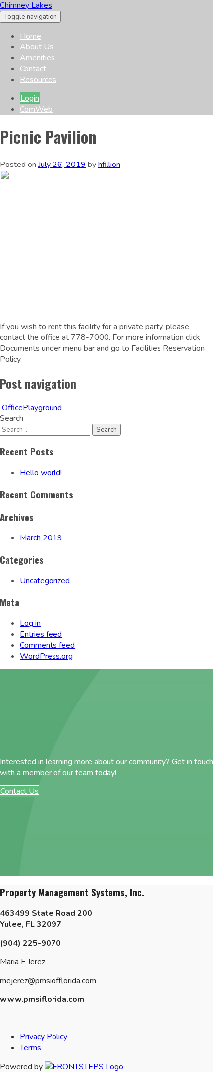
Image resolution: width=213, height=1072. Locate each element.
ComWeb (36, 109)
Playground (43, 407)
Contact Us (19, 791)
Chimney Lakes (26, 5)
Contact (33, 68)
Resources (38, 79)
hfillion (109, 164)
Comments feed (47, 645)
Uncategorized (45, 581)
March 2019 (41, 538)
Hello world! (41, 472)
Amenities (37, 57)
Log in (30, 623)
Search (11, 418)
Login (29, 98)
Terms (30, 1047)
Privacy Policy (43, 1036)
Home (30, 36)
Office (11, 407)
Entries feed (41, 634)
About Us (36, 46)
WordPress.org (46, 656)
